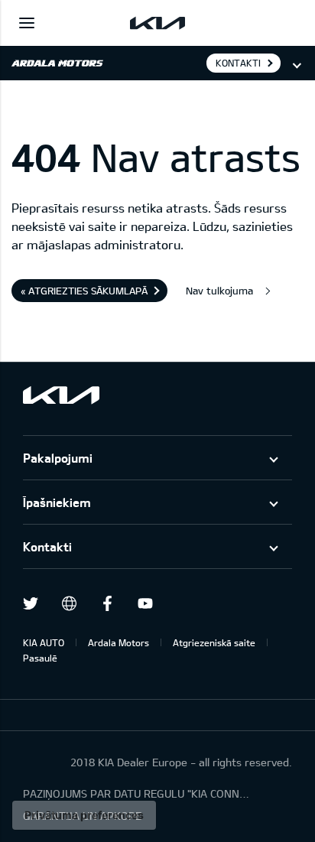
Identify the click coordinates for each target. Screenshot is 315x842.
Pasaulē (40, 657)
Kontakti (47, 546)
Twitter (30, 603)
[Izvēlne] (26, 23)
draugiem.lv (68, 603)
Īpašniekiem (57, 502)
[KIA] (157, 23)
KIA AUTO (43, 642)
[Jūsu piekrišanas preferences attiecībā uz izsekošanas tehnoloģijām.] (84, 815)
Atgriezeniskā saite (214, 642)
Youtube (145, 603)
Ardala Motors (118, 642)
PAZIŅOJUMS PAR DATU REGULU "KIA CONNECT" (137, 793)
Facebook (107, 603)
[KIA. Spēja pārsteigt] (61, 395)
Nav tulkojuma (219, 290)
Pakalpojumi (58, 457)
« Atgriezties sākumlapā (84, 290)
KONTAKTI (238, 62)
